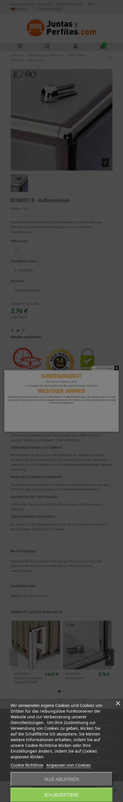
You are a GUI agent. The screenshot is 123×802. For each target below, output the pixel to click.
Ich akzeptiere (61, 795)
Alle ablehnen (61, 779)
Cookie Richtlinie (27, 765)
